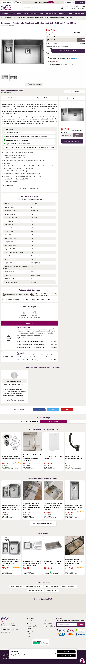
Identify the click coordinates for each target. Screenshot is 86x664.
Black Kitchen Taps (52, 590)
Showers (26, 13)
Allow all (66, 652)
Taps (41, 13)
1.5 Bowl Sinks (24, 299)
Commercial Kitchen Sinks (33, 586)
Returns (29, 636)
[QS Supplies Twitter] (8, 655)
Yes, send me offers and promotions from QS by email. (71, 620)
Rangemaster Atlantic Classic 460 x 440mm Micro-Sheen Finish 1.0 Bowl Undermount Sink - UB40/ (53, 506)
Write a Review (53, 421)
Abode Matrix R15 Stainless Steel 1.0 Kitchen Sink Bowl (52, 562)
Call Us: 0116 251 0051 (78, 7)
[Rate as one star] (30, 422)
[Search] (62, 8)
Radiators (61, 13)
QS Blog (29, 623)
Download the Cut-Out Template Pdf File (16, 294)
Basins (19, 13)
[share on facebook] (39, 409)
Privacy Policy (48, 623)
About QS (29, 621)
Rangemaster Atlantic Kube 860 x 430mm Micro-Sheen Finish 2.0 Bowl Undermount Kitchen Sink (31, 506)
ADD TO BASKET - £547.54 (68, 50)
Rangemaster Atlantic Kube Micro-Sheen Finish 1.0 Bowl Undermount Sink (73, 507)
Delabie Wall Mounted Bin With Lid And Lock (53, 457)
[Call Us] (68, 7)
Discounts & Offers (32, 626)
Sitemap (29, 628)
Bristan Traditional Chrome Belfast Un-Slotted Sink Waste (11, 457)
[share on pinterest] (67, 409)
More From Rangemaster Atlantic (43, 523)
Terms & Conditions (49, 626)
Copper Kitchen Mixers (68, 586)
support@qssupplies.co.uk (10, 629)
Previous (23, 2)
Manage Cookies (66, 655)
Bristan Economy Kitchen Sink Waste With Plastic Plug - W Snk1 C (74, 458)
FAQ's (28, 634)
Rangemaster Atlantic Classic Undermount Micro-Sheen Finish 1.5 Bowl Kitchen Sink (10, 507)
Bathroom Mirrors (79, 13)
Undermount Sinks (34, 299)
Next (62, 2)
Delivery (46, 621)
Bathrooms (5, 13)
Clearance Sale (8, 2)
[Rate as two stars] (31, 422)
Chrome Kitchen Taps (52, 586)
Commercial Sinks (45, 299)
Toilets (13, 13)
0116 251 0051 (7, 632)
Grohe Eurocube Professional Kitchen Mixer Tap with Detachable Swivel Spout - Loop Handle (32, 457)
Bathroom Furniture (51, 13)
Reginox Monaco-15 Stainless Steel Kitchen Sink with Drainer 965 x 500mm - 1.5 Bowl (32, 563)
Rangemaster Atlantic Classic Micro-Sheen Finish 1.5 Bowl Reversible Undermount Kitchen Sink (10, 562)
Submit (81, 624)
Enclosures (34, 13)
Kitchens (69, 13)
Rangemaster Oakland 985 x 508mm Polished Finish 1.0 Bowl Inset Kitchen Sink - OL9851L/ (73, 562)
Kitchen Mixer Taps (16, 586)
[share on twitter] (53, 409)
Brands (19, 2)
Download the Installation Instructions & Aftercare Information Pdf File (44, 294)
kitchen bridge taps (10, 113)
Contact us (30, 631)
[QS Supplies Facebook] (4, 655)
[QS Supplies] (6, 7)
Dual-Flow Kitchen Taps (35, 590)
